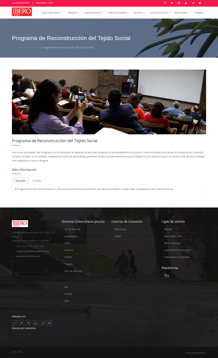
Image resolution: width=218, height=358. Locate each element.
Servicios (138, 12)
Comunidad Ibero (21, 2)
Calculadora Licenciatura (177, 250)
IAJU (66, 300)
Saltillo (117, 236)
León (67, 243)
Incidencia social (30, 47)
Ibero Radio (181, 12)
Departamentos (93, 12)
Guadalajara (71, 236)
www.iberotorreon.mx (28, 256)
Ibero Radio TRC (173, 236)
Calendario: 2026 (44, 2)
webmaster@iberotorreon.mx (33, 251)
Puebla (68, 257)
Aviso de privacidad (195, 352)
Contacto (198, 12)
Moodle (168, 229)
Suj (66, 286)
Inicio (15, 47)
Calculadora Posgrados (177, 257)
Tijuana (68, 264)
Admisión (72, 12)
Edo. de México (72, 271)
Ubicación (20, 180)
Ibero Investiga (172, 243)
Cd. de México (72, 229)
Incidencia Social (159, 12)
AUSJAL (68, 293)
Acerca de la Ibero (51, 12)
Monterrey (120, 229)
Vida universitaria (117, 12)
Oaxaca (68, 250)
